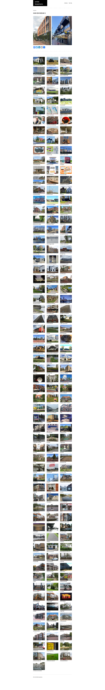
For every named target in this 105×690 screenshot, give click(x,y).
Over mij (70, 3)
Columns (66, 3)
